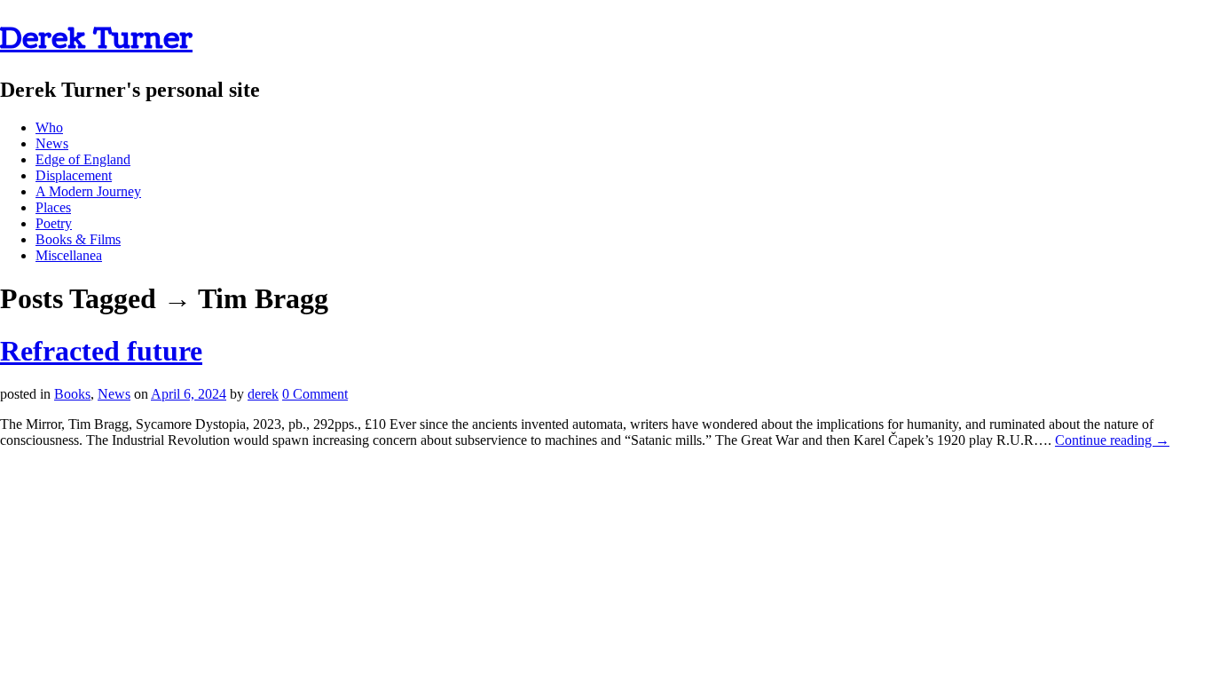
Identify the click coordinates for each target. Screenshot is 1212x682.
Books (72, 393)
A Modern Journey (88, 191)
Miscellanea (68, 255)
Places (53, 207)
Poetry (53, 223)
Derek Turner (96, 39)
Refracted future (101, 351)
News (51, 143)
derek (263, 393)
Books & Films (78, 239)
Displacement (73, 175)
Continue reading (1112, 440)
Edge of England (82, 159)
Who (49, 127)
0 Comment (315, 393)
